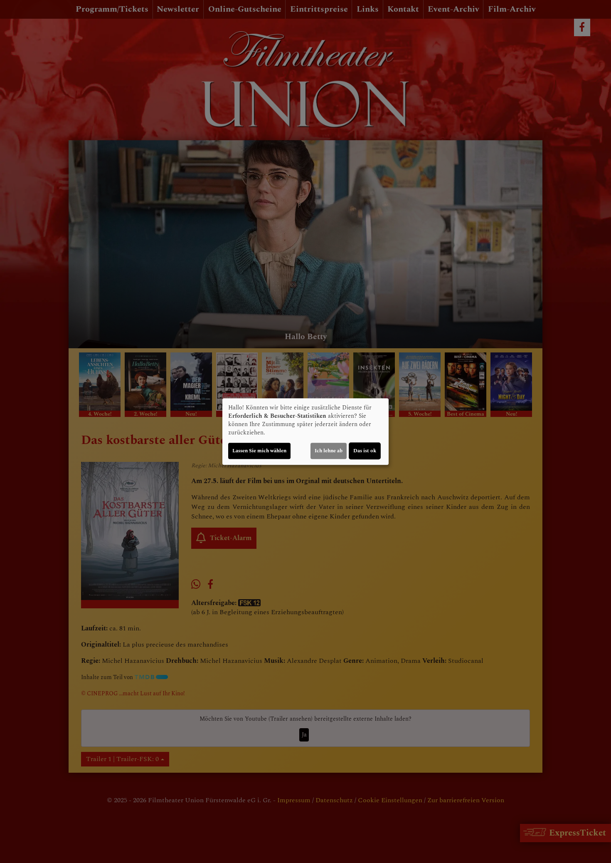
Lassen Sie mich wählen (259, 451)
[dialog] (305, 431)
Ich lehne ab (328, 451)
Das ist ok (364, 451)
